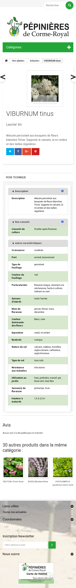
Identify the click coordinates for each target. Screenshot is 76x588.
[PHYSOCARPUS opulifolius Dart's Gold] (62, 467)
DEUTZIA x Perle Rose (13, 481)
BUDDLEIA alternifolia (38, 481)
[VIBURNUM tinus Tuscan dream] (72, 77)
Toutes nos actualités (15, 512)
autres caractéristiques (28, 243)
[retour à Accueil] (6, 61)
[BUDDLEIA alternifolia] (38, 467)
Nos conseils (22, 222)
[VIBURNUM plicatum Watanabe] (3, 77)
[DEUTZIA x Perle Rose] (13, 467)
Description (21, 191)
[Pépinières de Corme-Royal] (38, 27)
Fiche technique (16, 177)
